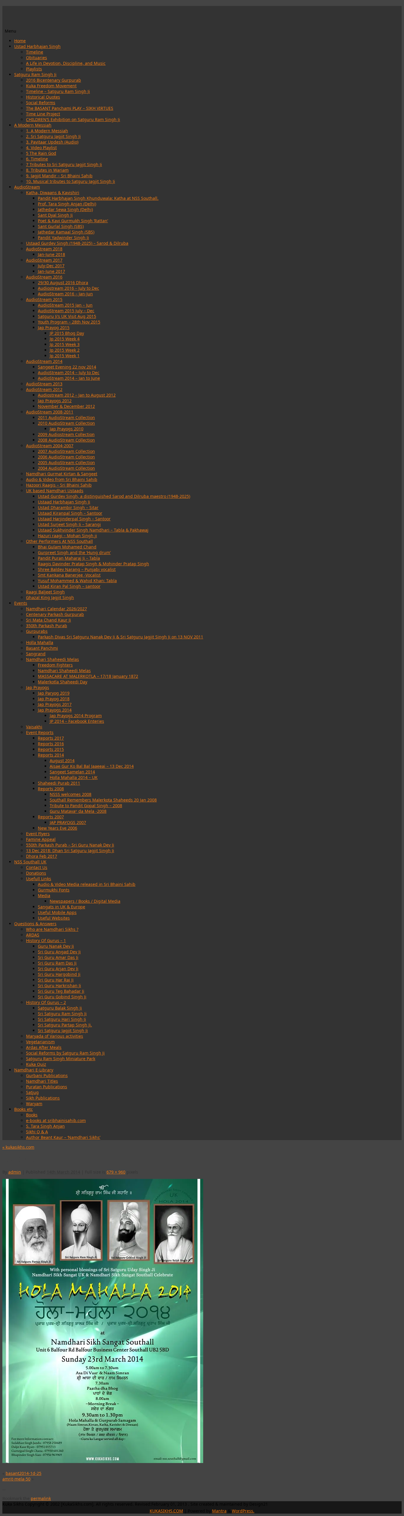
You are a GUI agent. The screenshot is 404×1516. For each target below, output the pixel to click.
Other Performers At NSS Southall (59, 541)
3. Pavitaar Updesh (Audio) (52, 142)
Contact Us (36, 867)
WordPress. (243, 1511)
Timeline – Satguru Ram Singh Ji (58, 91)
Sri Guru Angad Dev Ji (59, 952)
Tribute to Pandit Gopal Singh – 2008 (86, 805)
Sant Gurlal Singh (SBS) (61, 226)
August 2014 (62, 760)
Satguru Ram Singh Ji (35, 74)
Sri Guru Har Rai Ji (56, 980)
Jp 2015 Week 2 (65, 350)
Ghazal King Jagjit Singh (50, 597)
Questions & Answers (35, 923)
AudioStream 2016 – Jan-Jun (65, 294)
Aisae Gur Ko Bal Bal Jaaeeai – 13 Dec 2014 (92, 766)
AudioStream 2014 (44, 361)
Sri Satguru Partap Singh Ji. (65, 1025)
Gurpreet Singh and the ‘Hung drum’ (74, 552)
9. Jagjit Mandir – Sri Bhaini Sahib (59, 175)
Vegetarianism (40, 1042)
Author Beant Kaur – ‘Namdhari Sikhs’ (63, 1137)
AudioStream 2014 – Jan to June (69, 378)
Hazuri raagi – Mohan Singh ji (67, 535)
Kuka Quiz (36, 1064)
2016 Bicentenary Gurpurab (53, 80)
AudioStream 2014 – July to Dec (68, 372)
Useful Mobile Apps (57, 912)
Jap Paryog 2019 (54, 693)
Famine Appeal (41, 839)
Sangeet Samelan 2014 (72, 772)
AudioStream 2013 (44, 384)
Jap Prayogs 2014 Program (76, 715)
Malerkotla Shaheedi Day (62, 682)
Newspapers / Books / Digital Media (85, 901)
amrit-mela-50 (16, 1479)
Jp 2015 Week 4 (65, 339)
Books (32, 1115)
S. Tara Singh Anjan (45, 1126)
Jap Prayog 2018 (54, 698)
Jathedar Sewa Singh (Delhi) (65, 209)
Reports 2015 (51, 749)
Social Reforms (40, 102)
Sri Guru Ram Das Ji (57, 963)
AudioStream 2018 (44, 249)
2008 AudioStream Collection (66, 440)
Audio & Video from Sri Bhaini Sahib (61, 479)
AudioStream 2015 (44, 299)
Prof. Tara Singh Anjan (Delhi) (67, 204)
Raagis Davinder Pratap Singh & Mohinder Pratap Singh (93, 564)
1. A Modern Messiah (47, 130)
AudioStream (27, 187)
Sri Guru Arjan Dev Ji (58, 968)
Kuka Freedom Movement (51, 85)
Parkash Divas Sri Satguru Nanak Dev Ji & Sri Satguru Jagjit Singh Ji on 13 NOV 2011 (120, 637)
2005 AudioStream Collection (66, 462)
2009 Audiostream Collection (66, 434)
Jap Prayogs (37, 687)
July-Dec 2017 (51, 265)
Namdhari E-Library (33, 1070)
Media (44, 895)
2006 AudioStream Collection (66, 457)
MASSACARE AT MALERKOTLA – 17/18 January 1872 (88, 676)
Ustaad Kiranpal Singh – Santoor (70, 513)
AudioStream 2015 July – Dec (66, 310)
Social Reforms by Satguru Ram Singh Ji (65, 1053)
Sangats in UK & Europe (61, 907)
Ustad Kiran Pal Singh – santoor (69, 586)
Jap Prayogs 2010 (66, 429)
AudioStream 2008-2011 (49, 412)
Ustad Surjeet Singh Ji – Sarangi (69, 524)
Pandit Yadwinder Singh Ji (63, 237)
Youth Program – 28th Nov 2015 (69, 322)
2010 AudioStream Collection (66, 423)
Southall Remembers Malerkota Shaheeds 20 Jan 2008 (103, 800)
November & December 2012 (66, 406)
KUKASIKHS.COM (166, 1511)
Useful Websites (54, 918)
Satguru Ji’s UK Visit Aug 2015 (67, 316)
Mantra (219, 1511)
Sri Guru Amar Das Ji (58, 957)
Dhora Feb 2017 (41, 856)
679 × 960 (115, 1172)
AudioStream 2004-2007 (49, 445)
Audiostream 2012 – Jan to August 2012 (77, 395)
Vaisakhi (34, 727)
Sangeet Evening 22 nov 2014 (67, 367)
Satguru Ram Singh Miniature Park (60, 1058)
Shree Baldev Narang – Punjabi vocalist (77, 569)
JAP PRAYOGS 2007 (68, 822)
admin (14, 1172)
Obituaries (36, 57)
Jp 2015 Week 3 (65, 344)
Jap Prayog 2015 (54, 327)
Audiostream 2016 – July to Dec (68, 288)
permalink (41, 1498)
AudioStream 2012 (44, 389)
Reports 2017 (51, 738)
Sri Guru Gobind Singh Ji (62, 997)
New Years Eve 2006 (57, 828)
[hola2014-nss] (102, 1461)
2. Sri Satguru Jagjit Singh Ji (53, 136)
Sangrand (36, 653)
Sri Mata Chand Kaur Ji (48, 620)
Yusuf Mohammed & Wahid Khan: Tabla (77, 580)
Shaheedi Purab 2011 (59, 783)
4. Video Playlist (41, 147)
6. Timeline (37, 159)
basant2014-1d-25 (23, 1473)
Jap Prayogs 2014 (55, 710)
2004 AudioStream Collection (66, 468)
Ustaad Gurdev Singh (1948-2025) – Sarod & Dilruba (77, 243)
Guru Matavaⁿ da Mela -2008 (78, 811)
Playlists (34, 69)
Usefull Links (38, 878)
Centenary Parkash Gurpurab (55, 614)
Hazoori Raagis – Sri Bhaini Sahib (59, 485)
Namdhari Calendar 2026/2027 (56, 608)
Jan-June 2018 (51, 254)
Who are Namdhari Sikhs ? (52, 929)
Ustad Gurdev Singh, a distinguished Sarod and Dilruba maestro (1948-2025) (114, 496)
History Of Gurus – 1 (46, 940)
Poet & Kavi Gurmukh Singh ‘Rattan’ (73, 220)
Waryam (34, 1103)
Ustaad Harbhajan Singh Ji (64, 502)
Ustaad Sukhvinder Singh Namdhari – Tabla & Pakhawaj (93, 530)
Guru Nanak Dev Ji (56, 946)
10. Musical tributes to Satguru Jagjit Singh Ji (70, 181)
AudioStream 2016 (44, 277)
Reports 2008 (51, 788)
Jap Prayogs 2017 (55, 704)
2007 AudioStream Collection (66, 451)
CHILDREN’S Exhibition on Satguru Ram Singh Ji (73, 119)
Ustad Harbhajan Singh (37, 46)
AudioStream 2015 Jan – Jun (65, 305)
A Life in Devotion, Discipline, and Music (66, 63)
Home (20, 41)
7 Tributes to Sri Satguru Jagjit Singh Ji (64, 164)
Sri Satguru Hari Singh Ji (62, 1019)
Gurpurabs (37, 631)
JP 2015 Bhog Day (67, 333)
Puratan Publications (46, 1086)
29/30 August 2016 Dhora (63, 282)
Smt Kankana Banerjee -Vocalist (69, 575)
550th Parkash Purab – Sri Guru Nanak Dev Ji (70, 845)
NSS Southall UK (30, 862)
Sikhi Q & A (37, 1131)
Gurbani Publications (47, 1075)
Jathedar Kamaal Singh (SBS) (66, 232)
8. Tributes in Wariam (47, 170)
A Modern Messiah (32, 125)
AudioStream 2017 (44, 260)
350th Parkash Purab (46, 625)
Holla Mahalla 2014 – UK (74, 777)
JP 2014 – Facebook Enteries (77, 721)
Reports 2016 (51, 743)
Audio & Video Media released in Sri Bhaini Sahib (86, 884)
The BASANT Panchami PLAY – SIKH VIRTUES (69, 108)
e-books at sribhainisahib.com (56, 1120)
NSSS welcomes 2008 (70, 794)
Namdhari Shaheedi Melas (52, 659)
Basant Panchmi (42, 648)
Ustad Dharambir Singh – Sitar (68, 507)
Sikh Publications (43, 1098)
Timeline (34, 52)
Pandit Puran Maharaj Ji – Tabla (69, 558)
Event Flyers (38, 833)
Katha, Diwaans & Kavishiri (52, 192)
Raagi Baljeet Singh (45, 592)
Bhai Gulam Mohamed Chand (67, 547)
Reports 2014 (51, 755)
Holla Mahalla (39, 642)
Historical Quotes (43, 97)
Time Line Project (43, 114)
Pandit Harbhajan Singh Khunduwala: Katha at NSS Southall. (98, 198)
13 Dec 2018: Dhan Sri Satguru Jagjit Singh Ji (70, 850)
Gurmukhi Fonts (54, 890)
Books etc (23, 1109)
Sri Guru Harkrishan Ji (59, 985)
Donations (36, 873)
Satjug (32, 1092)
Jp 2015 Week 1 (65, 355)
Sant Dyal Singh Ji (55, 215)
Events (20, 603)
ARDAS (32, 935)
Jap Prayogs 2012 (55, 400)
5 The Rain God (41, 153)
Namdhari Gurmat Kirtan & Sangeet (61, 474)
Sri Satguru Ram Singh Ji (62, 1013)
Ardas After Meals (44, 1047)
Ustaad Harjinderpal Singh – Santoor (74, 519)
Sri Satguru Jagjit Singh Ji (63, 1030)
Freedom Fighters (55, 665)
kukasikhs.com (18, 1147)
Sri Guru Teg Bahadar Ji (61, 991)
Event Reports (40, 732)
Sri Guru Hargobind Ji (59, 974)
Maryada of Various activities (54, 1036)
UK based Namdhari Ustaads (54, 490)
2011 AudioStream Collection (66, 417)
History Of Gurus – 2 (46, 1002)
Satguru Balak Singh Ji (60, 1008)
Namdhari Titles (42, 1081)
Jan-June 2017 (51, 271)
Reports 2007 (51, 817)
